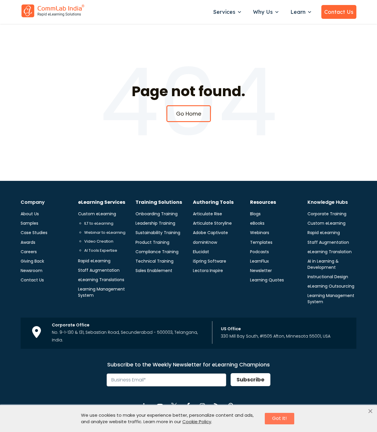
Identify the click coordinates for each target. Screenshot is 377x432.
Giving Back (32, 261)
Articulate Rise (207, 214)
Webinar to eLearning (104, 232)
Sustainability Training (157, 233)
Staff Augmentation (99, 270)
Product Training (152, 242)
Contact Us (338, 12)
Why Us (263, 12)
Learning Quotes (267, 280)
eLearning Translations (101, 280)
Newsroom (31, 270)
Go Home (188, 113)
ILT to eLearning (98, 223)
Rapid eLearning (94, 261)
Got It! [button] (279, 418)
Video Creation (98, 241)
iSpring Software (209, 261)
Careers (29, 252)
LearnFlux (259, 261)
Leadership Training (155, 223)
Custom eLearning (97, 214)
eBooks (257, 223)
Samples (29, 223)
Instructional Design (327, 277)
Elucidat (201, 252)
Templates (261, 242)
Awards (28, 242)
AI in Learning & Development (323, 264)
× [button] (370, 411)
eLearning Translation (329, 252)
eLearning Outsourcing (330, 286)
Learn (297, 12)
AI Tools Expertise (100, 250)
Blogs (255, 214)
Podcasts (259, 252)
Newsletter (261, 270)
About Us (30, 214)
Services (224, 12)
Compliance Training (156, 252)
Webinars (259, 233)
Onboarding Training (156, 214)
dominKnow (205, 242)
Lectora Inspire (208, 270)
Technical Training (154, 261)
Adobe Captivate (210, 233)
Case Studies (34, 233)
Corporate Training (326, 214)
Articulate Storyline (212, 223)
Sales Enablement (153, 270)
